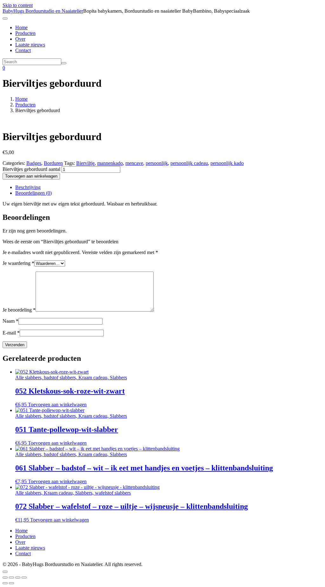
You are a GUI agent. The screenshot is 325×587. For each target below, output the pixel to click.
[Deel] (17, 577)
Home (21, 27)
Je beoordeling (19, 310)
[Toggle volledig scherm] (11, 577)
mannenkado (110, 163)
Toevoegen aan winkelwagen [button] (57, 404)
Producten (25, 33)
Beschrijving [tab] (28, 187)
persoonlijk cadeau (189, 163)
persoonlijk (157, 163)
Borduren (53, 163)
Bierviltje (85, 163)
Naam (10, 321)
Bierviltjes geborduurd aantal (31, 169)
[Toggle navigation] (5, 18)
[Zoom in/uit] (5, 577)
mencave (134, 163)
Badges (33, 163)
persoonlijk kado (227, 163)
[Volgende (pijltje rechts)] (11, 583)
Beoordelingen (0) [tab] (33, 193)
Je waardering (18, 263)
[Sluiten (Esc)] (24, 577)
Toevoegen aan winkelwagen (31, 176)
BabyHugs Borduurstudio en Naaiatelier (43, 11)
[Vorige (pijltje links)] (5, 583)
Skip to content (18, 5)
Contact (23, 50)
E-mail (11, 332)
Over (20, 39)
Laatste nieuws (30, 44)
